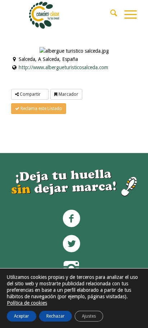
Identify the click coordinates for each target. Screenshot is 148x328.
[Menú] (127, 14)
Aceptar (21, 316)
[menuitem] (110, 14)
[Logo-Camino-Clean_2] (79, 14)
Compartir (30, 94)
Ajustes (89, 316)
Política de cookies (27, 303)
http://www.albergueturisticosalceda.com (63, 67)
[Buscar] (110, 14)
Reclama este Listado (40, 108)
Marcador (67, 94)
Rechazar (55, 316)
